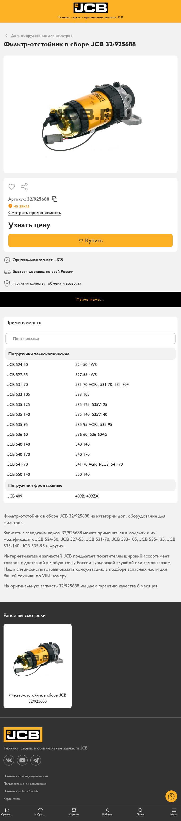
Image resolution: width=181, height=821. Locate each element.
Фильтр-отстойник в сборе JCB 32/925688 (37, 698)
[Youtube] (22, 760)
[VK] (9, 760)
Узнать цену (29, 225)
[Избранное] (11, 187)
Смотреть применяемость (34, 212)
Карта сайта (12, 799)
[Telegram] (35, 760)
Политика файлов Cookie (21, 791)
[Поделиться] (24, 187)
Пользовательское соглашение (25, 784)
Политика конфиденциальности (26, 776)
